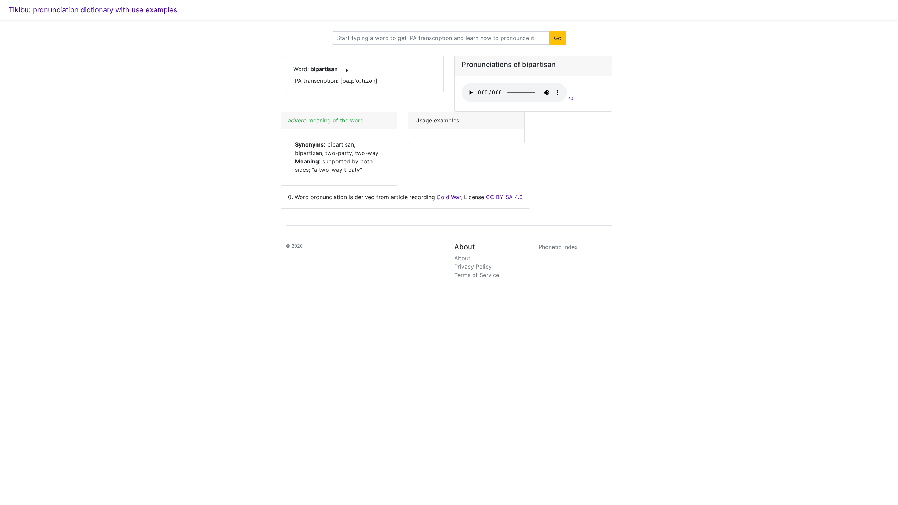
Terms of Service (476, 274)
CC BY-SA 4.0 (504, 197)
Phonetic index (558, 246)
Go (558, 37)
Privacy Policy (473, 266)
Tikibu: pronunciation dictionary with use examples (92, 10)
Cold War (449, 197)
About (462, 258)
